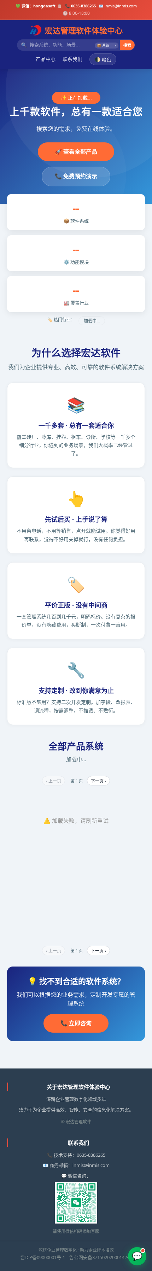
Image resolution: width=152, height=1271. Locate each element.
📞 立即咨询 (76, 1023)
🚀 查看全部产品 (76, 151)
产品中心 (45, 59)
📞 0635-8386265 (80, 5)
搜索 (127, 45)
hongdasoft (44, 5)
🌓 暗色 (103, 59)
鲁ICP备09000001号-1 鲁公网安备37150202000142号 (76, 1257)
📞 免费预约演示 (76, 176)
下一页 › (98, 781)
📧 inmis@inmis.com (118, 5)
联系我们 (72, 59)
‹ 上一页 (53, 781)
